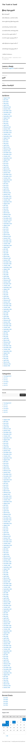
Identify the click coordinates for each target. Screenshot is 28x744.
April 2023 (6, 167)
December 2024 (7, 130)
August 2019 (6, 247)
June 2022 (5, 185)
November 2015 (7, 325)
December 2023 (7, 152)
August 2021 (6, 203)
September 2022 (7, 180)
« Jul (7, 735)
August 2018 (6, 269)
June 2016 (5, 313)
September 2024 (7, 136)
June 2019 (5, 251)
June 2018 (5, 272)
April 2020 (6, 232)
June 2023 (5, 163)
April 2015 (6, 338)
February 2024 (7, 149)
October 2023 (6, 156)
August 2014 (6, 353)
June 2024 (6, 141)
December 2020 (7, 218)
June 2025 (5, 121)
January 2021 (6, 216)
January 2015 (6, 344)
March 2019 (6, 256)
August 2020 (6, 225)
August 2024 (6, 138)
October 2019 (6, 243)
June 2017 (5, 293)
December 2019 (7, 240)
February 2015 (7, 342)
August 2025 (6, 118)
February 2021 (7, 214)
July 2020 (5, 227)
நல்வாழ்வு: (5, 383)
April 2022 (6, 189)
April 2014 (6, 360)
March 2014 (6, 362)
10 (3, 725)
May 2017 (5, 294)
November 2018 (7, 263)
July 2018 (5, 271)
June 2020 (6, 229)
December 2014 (7, 345)
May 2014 (5, 358)
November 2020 (7, 220)
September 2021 (7, 201)
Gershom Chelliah (8, 57)
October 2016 (6, 307)
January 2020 (6, 238)
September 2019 (7, 245)
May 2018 (5, 274)
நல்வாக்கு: (5, 379)
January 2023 (6, 172)
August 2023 (6, 160)
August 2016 (6, 311)
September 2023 (7, 158)
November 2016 (7, 305)
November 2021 (7, 198)
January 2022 (6, 194)
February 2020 (7, 236)
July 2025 (5, 119)
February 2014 (7, 364)
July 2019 (5, 249)
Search (4, 392)
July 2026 (5, 99)
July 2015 (5, 333)
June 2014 (5, 356)
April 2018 (6, 276)
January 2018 (6, 282)
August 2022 (6, 181)
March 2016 (6, 318)
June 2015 (5, 334)
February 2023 (7, 170)
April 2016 (6, 316)
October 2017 (6, 285)
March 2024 (6, 147)
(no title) (5, 697)
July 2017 (5, 291)
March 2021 (6, 212)
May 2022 (5, 187)
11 (7, 725)
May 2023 (5, 165)
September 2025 (7, 116)
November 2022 (7, 176)
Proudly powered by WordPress (18, 741)
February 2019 (7, 258)
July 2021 (5, 205)
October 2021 (6, 200)
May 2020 (6, 231)
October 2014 (6, 349)
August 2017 (6, 289)
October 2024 (6, 134)
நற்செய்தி (5, 385)
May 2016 (5, 314)
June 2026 (6, 101)
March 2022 (6, 190)
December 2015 (7, 323)
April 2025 (6, 125)
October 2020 (6, 221)
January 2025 (6, 129)
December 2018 (7, 262)
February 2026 (7, 107)
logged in (11, 68)
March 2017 (6, 298)
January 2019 (6, 260)
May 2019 (5, 252)
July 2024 (5, 139)
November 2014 (7, 347)
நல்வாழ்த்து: (6, 381)
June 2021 (5, 207)
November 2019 (7, 242)
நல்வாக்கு (5, 378)
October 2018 (6, 265)
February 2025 (7, 127)
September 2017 (7, 287)
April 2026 (6, 105)
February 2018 (7, 280)
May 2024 (5, 143)
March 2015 (6, 340)
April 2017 (6, 296)
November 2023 (7, 154)
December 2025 (7, 110)
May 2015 (5, 336)
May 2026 (5, 103)
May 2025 (5, 123)
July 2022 (5, 183)
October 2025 (6, 114)
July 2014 (5, 354)
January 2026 (6, 109)
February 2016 (7, 320)
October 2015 (6, 327)
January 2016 (6, 322)
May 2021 (5, 209)
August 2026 (6, 98)
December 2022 (7, 174)
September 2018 (7, 267)
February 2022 (7, 192)
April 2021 (6, 211)
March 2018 (6, 278)
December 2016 (7, 303)
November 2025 (7, 112)
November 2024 (7, 132)
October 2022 (6, 178)
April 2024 (6, 145)
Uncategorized (5, 58)
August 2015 (6, 331)
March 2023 (6, 169)
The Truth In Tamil (9, 4)
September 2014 (7, 351)
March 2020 (6, 234)
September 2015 (7, 329)
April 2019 (6, 254)
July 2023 (5, 161)
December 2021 (7, 196)
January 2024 (6, 150)
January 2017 (6, 302)
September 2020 (7, 223)
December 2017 (7, 283)
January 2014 (6, 365)
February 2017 (7, 300)
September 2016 (7, 309)
